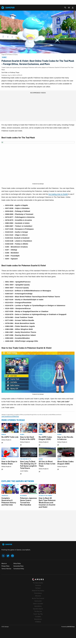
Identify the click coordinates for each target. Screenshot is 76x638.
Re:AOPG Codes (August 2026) (45, 438)
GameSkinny (38, 606)
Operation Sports (38, 609)
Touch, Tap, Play (38, 614)
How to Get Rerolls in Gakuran (65, 438)
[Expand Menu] (69, 7)
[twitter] (8, 556)
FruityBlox (38, 616)
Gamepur (38, 588)
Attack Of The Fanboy (38, 590)
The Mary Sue (38, 611)
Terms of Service (6, 568)
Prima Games (38, 593)
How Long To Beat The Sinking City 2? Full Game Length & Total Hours (28, 464)
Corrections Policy (18, 568)
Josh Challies (24, 471)
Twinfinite (38, 585)
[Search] (65, 7)
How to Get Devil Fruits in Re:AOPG (27, 438)
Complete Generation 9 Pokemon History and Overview (8, 501)
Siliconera (38, 596)
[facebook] (12, 556)
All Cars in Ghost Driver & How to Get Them (47, 463)
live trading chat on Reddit (58, 194)
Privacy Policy (5, 566)
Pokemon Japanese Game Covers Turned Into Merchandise (28, 501)
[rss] (3, 556)
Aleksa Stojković (6, 440)
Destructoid (38, 601)
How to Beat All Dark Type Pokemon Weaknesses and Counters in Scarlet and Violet (47, 502)
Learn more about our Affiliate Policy (10, 416)
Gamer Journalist (38, 603)
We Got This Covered (38, 598)
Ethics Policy (17, 563)
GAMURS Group (71, 626)
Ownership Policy (18, 566)
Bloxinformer (38, 619)
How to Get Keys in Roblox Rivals (9, 462)
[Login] (73, 7)
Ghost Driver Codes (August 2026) (65, 462)
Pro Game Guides (38, 583)
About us (4, 563)
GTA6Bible (38, 622)
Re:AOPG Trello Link (10, 437)
